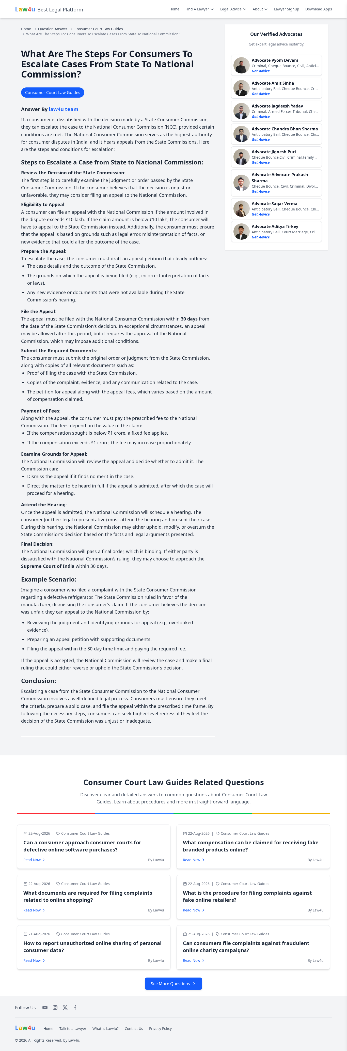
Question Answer (52, 28)
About (258, 9)
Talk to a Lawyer (72, 1028)
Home (174, 9)
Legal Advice (231, 9)
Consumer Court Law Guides (98, 28)
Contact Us (134, 1028)
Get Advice (261, 70)
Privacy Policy (160, 1028)
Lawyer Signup (286, 9)
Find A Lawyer (197, 9)
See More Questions (170, 983)
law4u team (63, 109)
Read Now (32, 859)
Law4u (73, 1040)
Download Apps (318, 9)
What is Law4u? (105, 1028)
